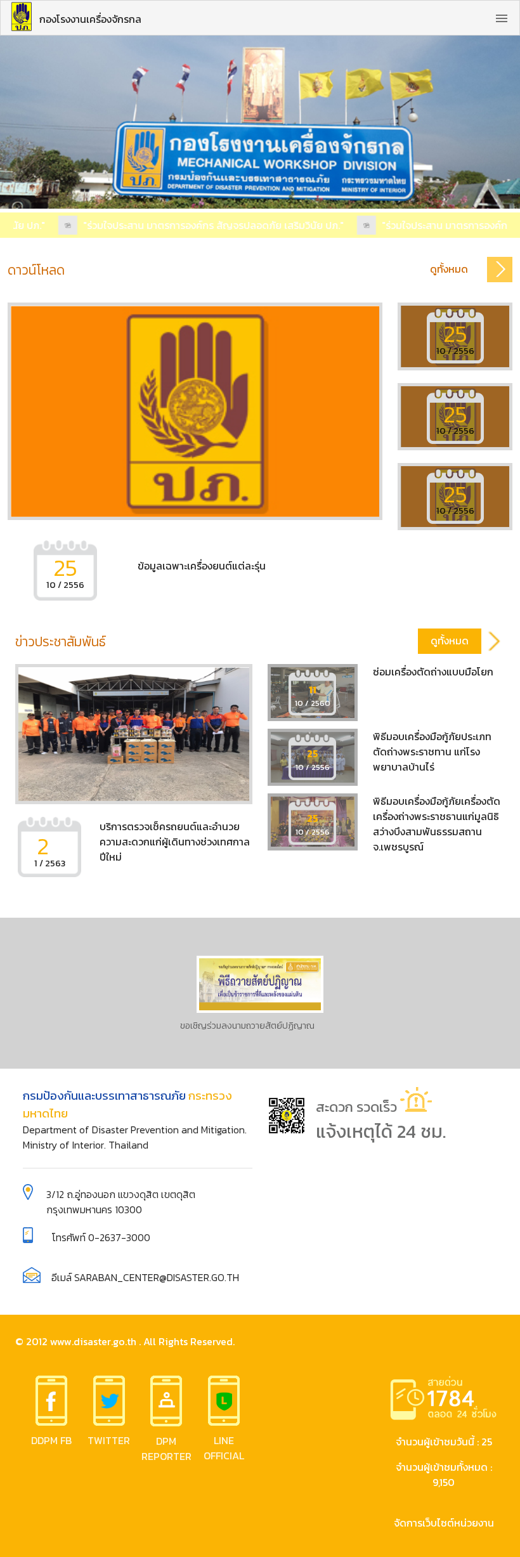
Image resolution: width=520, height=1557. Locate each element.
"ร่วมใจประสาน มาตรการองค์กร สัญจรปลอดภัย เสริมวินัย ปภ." (202, 225)
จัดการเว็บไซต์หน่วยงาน (444, 1522)
